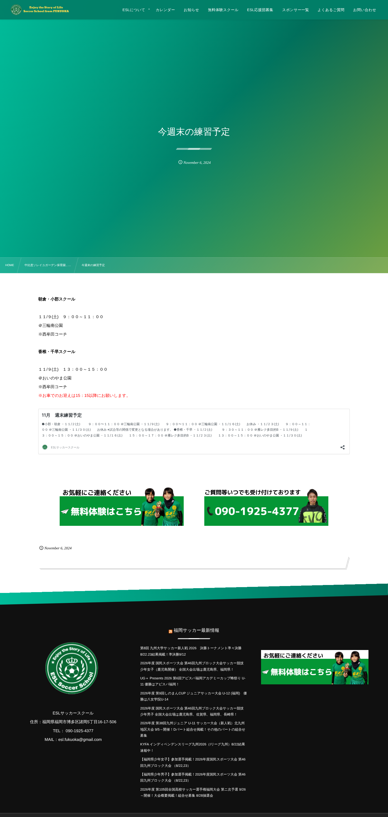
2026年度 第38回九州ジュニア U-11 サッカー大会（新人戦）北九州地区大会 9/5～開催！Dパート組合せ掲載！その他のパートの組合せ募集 (192, 729)
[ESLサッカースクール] (39, 9)
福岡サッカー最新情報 (196, 630)
